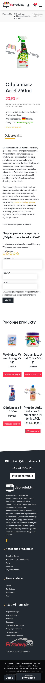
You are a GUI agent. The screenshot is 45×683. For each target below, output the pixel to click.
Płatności (9, 618)
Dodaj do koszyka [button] (33, 374)
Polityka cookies (12, 632)
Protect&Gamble (13, 127)
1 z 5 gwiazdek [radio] (4, 253)
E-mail (5, 282)
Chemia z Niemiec (12, 556)
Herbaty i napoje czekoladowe (17, 559)
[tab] (13, 135)
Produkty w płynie (13, 115)
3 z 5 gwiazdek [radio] (10, 253)
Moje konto (10, 592)
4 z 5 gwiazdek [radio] (14, 253)
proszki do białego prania (24, 202)
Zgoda (9, 678)
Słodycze (9, 566)
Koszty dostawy (12, 615)
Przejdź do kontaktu (22, 475)
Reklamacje (10, 622)
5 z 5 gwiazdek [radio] (17, 253)
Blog (7, 596)
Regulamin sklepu (12, 612)
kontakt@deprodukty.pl (24, 461)
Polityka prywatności (28, 676)
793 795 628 (24, 468)
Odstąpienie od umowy (15, 625)
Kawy (8, 563)
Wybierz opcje (33, 431)
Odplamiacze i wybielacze (19, 15)
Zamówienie (10, 589)
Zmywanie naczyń (12, 570)
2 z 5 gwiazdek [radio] (7, 253)
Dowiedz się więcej (12, 374)
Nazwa (6, 273)
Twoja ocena (7, 251)
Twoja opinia (8, 258)
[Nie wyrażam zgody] (42, 671)
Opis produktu (13, 135)
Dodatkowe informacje (14, 635)
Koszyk (8, 585)
